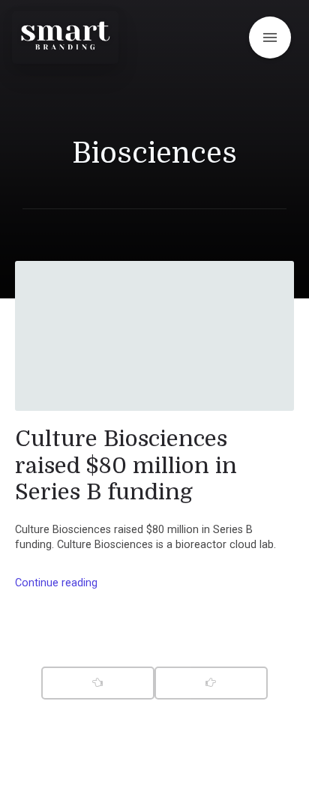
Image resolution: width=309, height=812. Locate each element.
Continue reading (56, 583)
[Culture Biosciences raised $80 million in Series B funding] (154, 336)
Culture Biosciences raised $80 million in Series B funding (126, 465)
